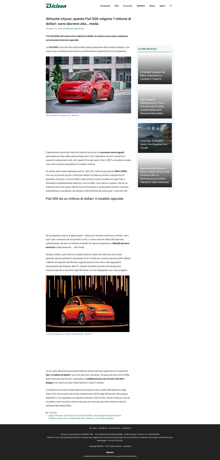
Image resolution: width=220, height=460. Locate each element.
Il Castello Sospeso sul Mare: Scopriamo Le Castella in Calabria (152, 75)
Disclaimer (126, 428)
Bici (117, 6)
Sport (162, 6)
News (152, 6)
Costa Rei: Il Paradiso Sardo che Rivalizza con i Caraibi (154, 144)
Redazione (103, 428)
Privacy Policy (115, 428)
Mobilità (141, 6)
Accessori (105, 6)
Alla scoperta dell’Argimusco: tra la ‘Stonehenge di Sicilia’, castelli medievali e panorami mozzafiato (152, 106)
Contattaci (127, 446)
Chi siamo (93, 428)
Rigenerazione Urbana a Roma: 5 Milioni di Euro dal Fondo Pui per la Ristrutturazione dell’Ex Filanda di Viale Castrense (154, 175)
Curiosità (127, 6)
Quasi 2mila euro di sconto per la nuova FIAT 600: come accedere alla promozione (85, 415)
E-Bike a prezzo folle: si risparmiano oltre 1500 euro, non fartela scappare (81, 418)
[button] (171, 5)
